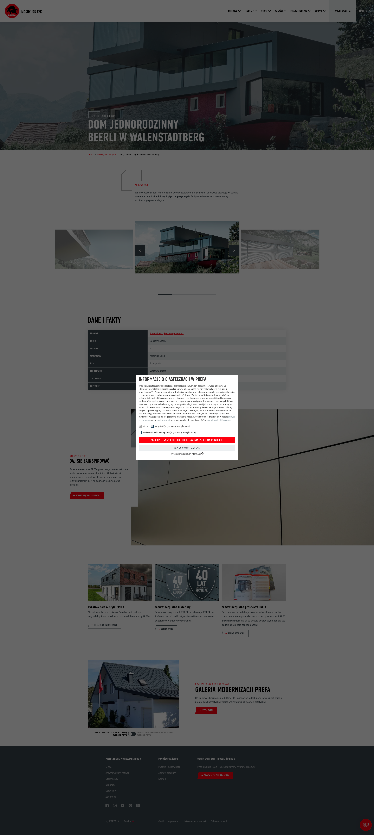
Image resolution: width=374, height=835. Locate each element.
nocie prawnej (163, 420)
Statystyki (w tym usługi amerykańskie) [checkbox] (172, 426)
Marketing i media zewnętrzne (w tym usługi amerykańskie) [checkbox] (169, 432)
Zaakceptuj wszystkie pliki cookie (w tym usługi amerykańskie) (187, 440)
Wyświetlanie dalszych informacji (186, 454)
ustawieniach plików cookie (218, 420)
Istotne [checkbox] (145, 426)
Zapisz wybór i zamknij (187, 448)
